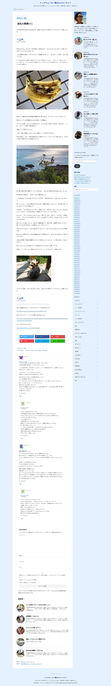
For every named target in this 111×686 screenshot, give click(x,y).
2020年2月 (77, 289)
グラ (27, 402)
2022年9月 (77, 229)
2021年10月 (77, 250)
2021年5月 (77, 260)
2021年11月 (77, 248)
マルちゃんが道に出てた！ (33, 627)
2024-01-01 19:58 (25, 495)
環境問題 (77, 366)
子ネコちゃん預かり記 (80, 333)
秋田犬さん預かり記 (80, 377)
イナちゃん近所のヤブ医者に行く (82, 181)
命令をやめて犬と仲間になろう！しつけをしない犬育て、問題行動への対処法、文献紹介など (55, 680)
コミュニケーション (80, 311)
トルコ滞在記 (78, 318)
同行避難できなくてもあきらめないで (31, 664)
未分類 (76, 351)
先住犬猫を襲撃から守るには (34, 650)
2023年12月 (77, 200)
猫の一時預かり (38, 350)
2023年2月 (77, 219)
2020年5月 (77, 283)
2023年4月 (77, 215)
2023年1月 (77, 221)
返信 (20, 396)
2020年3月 (77, 287)
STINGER (75, 682)
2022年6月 (77, 235)
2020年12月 (77, 270)
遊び (25, 348)
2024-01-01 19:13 (23, 450)
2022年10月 (77, 227)
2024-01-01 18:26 (25, 407)
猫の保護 (45, 350)
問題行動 (77, 329)
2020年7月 (77, 279)
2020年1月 (77, 291)
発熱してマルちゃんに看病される (35, 639)
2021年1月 (77, 268)
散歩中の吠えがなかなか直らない (82, 177)
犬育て (32, 350)
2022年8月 (77, 231)
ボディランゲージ (79, 322)
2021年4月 (77, 262)
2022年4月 (77, 239)
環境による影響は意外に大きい (82, 179)
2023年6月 (77, 211)
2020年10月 (77, 274)
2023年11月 (77, 202)
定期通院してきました (32, 616)
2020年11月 (77, 272)
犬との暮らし (21, 350)
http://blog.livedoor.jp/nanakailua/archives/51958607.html (31, 311)
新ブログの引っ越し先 (90, 39)
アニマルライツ (79, 304)
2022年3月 (77, 240)
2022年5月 (77, 237)
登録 (77, 166)
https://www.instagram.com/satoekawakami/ (28, 328)
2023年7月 (77, 209)
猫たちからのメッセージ (27, 662)
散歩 (76, 340)
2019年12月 (77, 293)
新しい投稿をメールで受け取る (28, 582)
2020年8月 (77, 277)
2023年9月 (77, 206)
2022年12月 (77, 223)
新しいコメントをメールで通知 (28, 579)
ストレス (77, 315)
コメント (22, 535)
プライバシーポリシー (19, 9)
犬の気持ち (78, 355)
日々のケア (78, 344)
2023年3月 (77, 217)
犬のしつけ (27, 350)
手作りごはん (78, 337)
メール (21, 561)
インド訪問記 (78, 307)
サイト (20, 567)
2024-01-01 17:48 (23, 361)
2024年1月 (77, 198)
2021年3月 (77, 264)
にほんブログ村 (20, 41)
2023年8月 (77, 207)
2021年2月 (77, 266)
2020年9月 (77, 275)
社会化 (76, 373)
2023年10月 (77, 204)
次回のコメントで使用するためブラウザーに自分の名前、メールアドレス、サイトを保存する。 (42, 576)
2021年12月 (77, 246)
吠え (76, 326)
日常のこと (20, 348)
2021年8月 (77, 254)
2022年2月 (77, 242)
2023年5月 (77, 213)
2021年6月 (77, 258)
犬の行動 (77, 358)
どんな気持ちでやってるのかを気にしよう (38, 605)
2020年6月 (77, 281)
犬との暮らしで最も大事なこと (82, 183)
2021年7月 (77, 256)
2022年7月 (77, 233)
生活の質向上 (78, 369)
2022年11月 (77, 225)
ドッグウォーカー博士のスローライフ (55, 3)
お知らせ (77, 300)
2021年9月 (77, 252)
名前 (21, 555)
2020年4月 (77, 285)
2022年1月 (77, 244)
